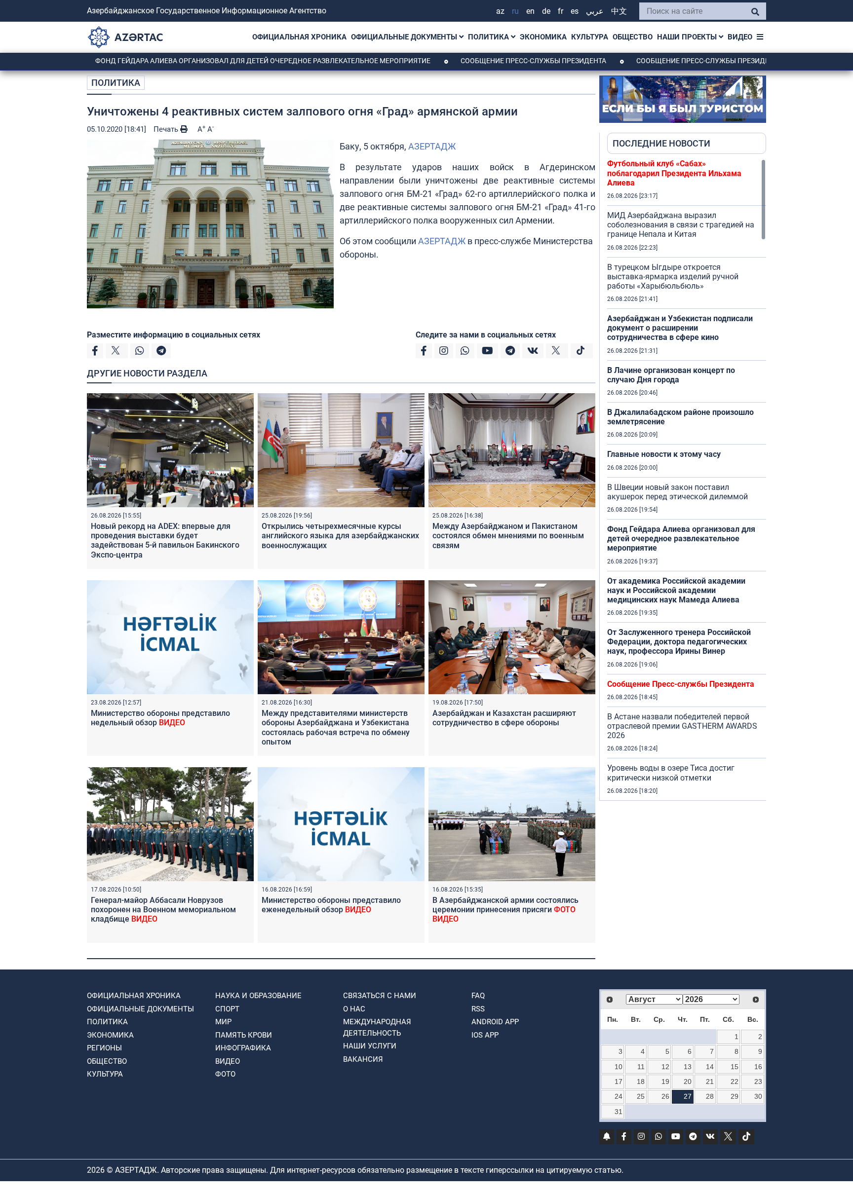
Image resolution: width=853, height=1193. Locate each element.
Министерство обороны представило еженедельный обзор (331, 904)
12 (665, 1067)
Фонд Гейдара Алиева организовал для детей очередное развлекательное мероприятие (210, 61)
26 (665, 1096)
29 (734, 1096)
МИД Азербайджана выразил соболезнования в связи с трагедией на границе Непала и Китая (680, 225)
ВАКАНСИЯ (363, 1059)
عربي (595, 11)
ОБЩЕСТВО (633, 37)
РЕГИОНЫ (104, 1048)
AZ (500, 11)
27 (688, 1096)
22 (734, 1081)
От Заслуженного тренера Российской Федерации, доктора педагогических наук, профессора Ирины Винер (679, 642)
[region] (686, 479)
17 (618, 1081)
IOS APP (485, 1035)
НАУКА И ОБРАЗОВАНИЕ (258, 995)
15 (734, 1067)
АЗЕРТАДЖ (432, 146)
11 (641, 1067)
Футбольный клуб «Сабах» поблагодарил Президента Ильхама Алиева (674, 173)
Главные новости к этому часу (664, 454)
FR (560, 11)
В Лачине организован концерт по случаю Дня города (671, 375)
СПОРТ (227, 1009)
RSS (478, 1009)
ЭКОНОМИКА (543, 37)
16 (758, 1067)
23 (758, 1081)
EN (530, 11)
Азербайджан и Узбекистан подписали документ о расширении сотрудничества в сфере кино (680, 328)
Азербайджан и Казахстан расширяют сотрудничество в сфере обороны (504, 717)
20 (688, 1081)
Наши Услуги (369, 1046)
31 (618, 1112)
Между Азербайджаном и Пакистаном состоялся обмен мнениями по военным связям (508, 536)
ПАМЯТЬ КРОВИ (243, 1035)
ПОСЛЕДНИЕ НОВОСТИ (661, 143)
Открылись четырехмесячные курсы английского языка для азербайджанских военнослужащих (340, 536)
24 (618, 1096)
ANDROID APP (495, 1021)
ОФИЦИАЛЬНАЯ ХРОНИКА (299, 37)
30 (758, 1096)
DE (546, 11)
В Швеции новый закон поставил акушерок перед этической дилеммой (677, 492)
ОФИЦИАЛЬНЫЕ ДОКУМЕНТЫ (405, 37)
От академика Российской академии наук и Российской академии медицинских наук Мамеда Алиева (676, 590)
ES (575, 11)
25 (641, 1096)
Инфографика (243, 1048)
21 (710, 1081)
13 (688, 1067)
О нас (354, 1009)
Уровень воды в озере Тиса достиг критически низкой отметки (671, 772)
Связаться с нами (379, 995)
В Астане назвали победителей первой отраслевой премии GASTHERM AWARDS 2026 (682, 726)
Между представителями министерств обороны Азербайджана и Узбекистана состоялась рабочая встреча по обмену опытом (336, 727)
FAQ (478, 995)
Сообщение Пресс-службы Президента (480, 61)
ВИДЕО (740, 37)
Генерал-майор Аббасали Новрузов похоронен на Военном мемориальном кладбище (163, 909)
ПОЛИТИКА (489, 37)
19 (665, 1081)
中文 (619, 11)
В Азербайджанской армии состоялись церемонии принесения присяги (505, 909)
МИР (223, 1021)
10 (618, 1067)
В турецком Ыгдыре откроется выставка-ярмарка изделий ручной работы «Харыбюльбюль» (672, 276)
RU (515, 11)
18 (641, 1081)
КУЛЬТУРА (589, 37)
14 (710, 1067)
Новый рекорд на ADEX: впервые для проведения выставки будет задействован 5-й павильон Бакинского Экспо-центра (165, 540)
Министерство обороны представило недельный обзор (160, 717)
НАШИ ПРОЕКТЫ (688, 37)
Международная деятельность (377, 1027)
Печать (167, 129)
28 (710, 1096)
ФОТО (225, 1074)
